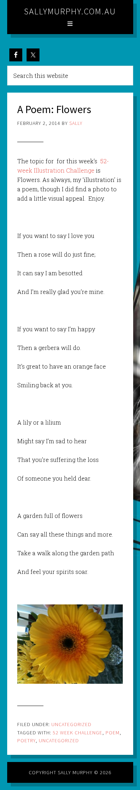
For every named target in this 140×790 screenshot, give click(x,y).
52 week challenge (77, 732)
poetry (26, 740)
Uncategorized (71, 724)
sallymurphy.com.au (70, 11)
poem (113, 732)
